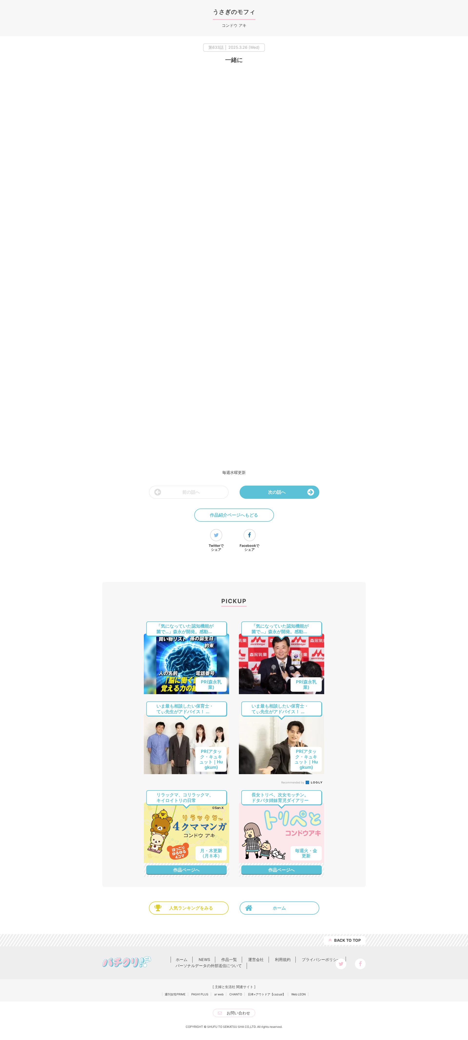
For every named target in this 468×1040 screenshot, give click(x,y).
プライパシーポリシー (321, 959)
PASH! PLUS (199, 994)
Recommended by (293, 782)
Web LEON (298, 994)
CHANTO (235, 994)
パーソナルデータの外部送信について (209, 965)
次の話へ (277, 492)
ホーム (279, 907)
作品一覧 (229, 959)
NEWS (204, 959)
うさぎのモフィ (234, 11)
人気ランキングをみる (191, 907)
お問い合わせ (238, 1013)
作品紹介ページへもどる (234, 515)
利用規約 (283, 959)
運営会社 (256, 959)
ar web (219, 994)
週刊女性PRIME (175, 994)
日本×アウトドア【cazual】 (266, 994)
